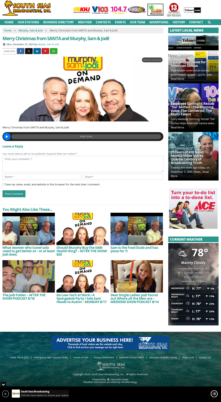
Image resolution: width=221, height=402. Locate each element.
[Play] (7, 136)
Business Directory (58, 22)
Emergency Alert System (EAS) (51, 357)
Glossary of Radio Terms (163, 357)
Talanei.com (178, 70)
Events (120, 22)
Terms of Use (80, 357)
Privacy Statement (104, 357)
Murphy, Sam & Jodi (48, 44)
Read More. (177, 79)
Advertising (158, 22)
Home (8, 22)
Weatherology (129, 382)
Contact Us (205, 357)
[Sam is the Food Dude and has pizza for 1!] (136, 229)
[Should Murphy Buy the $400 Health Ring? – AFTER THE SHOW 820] (82, 229)
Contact (196, 22)
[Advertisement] (193, 208)
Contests (103, 22)
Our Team (137, 22)
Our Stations (28, 22)
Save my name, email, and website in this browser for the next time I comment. (52, 184)
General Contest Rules (131, 357)
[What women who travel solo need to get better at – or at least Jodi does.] (28, 229)
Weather (85, 22)
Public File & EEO (19, 357)
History (179, 22)
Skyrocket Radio (119, 379)
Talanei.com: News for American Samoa (188, 64)
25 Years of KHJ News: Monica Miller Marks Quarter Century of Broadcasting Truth (187, 157)
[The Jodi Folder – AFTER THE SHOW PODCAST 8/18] (28, 276)
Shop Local (188, 357)
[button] (209, 22)
